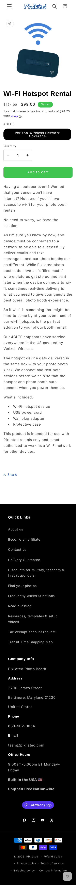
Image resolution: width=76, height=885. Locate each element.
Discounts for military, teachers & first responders (36, 572)
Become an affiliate (24, 539)
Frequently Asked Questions (31, 596)
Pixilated (32, 856)
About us (15, 529)
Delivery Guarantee (24, 560)
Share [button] (12, 475)
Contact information (53, 870)
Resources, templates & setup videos (33, 619)
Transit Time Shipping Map (30, 642)
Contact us (17, 549)
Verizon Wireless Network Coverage (37, 134)
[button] (9, 6)
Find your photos (22, 586)
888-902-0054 (21, 726)
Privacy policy (26, 863)
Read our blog (20, 606)
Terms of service (52, 863)
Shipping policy (24, 870)
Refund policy (53, 856)
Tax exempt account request (32, 632)
